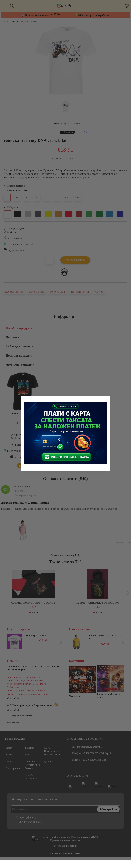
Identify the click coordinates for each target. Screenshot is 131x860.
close (108, 398)
